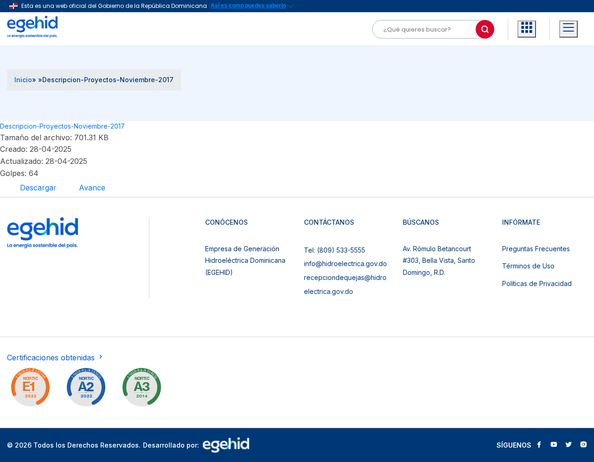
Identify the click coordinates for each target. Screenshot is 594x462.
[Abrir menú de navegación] (568, 29)
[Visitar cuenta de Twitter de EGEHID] (568, 445)
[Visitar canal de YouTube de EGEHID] (553, 445)
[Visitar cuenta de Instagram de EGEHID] (583, 445)
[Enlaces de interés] (526, 29)
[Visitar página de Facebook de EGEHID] (538, 445)
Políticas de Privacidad (537, 283)
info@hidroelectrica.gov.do (345, 263)
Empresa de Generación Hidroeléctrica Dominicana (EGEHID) (245, 260)
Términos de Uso (528, 266)
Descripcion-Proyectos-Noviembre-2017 (62, 126)
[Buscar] (485, 29)
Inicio (23, 80)
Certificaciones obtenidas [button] (52, 357)
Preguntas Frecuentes (536, 249)
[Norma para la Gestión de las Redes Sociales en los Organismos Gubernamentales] (30, 389)
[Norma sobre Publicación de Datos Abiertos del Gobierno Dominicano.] (141, 389)
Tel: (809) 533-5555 (334, 250)
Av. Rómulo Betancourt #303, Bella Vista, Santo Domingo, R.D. (439, 260)
